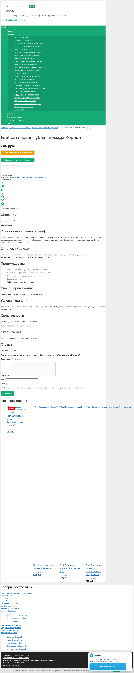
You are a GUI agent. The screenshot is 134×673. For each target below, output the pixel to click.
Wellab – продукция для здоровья (26, 55)
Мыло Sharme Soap (14, 640)
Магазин (10, 34)
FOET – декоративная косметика (26, 82)
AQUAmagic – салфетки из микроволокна (29, 43)
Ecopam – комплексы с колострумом (27, 104)
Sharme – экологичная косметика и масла (29, 67)
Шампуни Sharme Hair (15, 637)
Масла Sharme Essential (16, 643)
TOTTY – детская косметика (24, 79)
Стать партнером (14, 117)
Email (3, 384)
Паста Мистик (7, 596)
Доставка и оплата (15, 120)
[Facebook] (53, 196)
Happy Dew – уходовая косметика (26, 95)
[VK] (53, 182)
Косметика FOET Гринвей (20, 128)
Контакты (11, 123)
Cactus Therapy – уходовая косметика (28, 61)
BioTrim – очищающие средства (25, 49)
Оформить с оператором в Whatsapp (17, 160)
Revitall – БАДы (19, 110)
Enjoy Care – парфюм (21, 37)
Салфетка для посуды (10, 603)
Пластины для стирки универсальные (16, 593)
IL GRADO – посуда (21, 73)
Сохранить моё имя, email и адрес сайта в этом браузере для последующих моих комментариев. (44, 388)
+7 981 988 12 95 (12, 20)
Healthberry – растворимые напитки (27, 85)
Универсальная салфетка (11, 608)
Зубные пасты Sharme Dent (18, 649)
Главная (10, 31)
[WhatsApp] (53, 189)
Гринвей (4, 128)
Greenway (9, 11)
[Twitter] (53, 200)
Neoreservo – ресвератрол (23, 40)
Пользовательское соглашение (16, 658)
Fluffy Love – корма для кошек (25, 101)
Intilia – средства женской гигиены (26, 70)
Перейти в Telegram (107, 666)
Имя (3, 379)
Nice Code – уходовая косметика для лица (29, 89)
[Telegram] (53, 186)
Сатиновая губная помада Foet (45, 128)
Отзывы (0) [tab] (13, 208)
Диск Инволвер (7, 601)
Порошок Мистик (8, 598)
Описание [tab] (5, 208)
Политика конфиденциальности (16, 655)
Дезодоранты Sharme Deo (17, 646)
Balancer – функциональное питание (27, 76)
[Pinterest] (53, 203)
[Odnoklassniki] (53, 193)
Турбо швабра (12, 621)
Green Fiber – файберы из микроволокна (28, 46)
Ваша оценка (7, 359)
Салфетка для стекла (10, 606)
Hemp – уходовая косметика (24, 92)
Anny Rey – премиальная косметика (27, 98)
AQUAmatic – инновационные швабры (27, 52)
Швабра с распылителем (17, 615)
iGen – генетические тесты (24, 107)
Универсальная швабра (16, 618)
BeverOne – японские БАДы (24, 58)
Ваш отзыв (6, 375)
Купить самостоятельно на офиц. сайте (18, 152)
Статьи (10, 114)
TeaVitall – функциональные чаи (25, 64)
